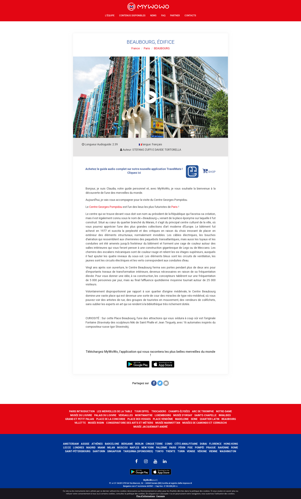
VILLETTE (80, 422)
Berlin (139, 443)
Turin (181, 451)
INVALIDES (225, 415)
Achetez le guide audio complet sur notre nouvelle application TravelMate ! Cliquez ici (134, 170)
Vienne (213, 451)
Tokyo (159, 451)
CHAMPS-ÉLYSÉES (179, 411)
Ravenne (223, 447)
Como (168, 443)
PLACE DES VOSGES (139, 419)
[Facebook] (154, 383)
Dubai (203, 443)
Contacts (190, 15)
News (153, 15)
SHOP (212, 171)
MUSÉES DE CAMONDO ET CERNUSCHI (204, 422)
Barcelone (112, 443)
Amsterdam (71, 443)
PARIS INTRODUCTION (82, 411)
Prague (211, 447)
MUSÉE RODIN (96, 422)
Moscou (122, 447)
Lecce (67, 447)
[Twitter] (160, 383)
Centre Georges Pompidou (105, 206)
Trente (170, 451)
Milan (111, 447)
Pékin (181, 447)
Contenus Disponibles (132, 15)
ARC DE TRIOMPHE (203, 411)
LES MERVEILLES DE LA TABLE (114, 411)
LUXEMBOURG (163, 415)
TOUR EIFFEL (141, 411)
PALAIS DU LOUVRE (105, 415)
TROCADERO (158, 411)
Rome (234, 447)
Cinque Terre (154, 443)
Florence (215, 443)
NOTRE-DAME (224, 411)
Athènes (97, 443)
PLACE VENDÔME (163, 419)
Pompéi (199, 447)
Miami (101, 447)
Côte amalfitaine (186, 443)
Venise (191, 451)
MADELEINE (182, 419)
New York (147, 447)
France (135, 48)
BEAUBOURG (162, 48)
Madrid (90, 447)
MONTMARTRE (144, 415)
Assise (85, 443)
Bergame (127, 443)
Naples (134, 447)
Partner (175, 15)
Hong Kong (231, 443)
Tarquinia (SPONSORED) (138, 451)
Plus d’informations (145, 496)
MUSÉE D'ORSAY (182, 415)
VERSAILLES (126, 415)
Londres (78, 447)
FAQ (163, 15)
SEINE (194, 419)
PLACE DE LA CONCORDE (110, 419)
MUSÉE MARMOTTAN (167, 422)
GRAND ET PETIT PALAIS (79, 419)
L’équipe (109, 15)
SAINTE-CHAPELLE (205, 415)
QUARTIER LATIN (209, 419)
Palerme (161, 447)
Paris (147, 48)
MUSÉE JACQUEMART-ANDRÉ (150, 426)
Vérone (202, 451)
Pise (190, 447)
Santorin (99, 451)
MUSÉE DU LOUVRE (81, 415)
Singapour (114, 451)
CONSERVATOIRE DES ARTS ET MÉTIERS (129, 422)
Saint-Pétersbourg (77, 451)
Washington (228, 451)
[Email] (166, 383)
